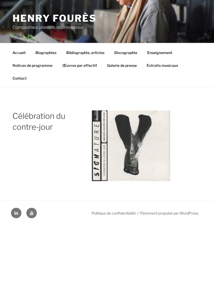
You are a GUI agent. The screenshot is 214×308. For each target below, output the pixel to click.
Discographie (125, 52)
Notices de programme (32, 65)
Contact (20, 78)
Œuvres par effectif (79, 65)
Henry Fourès (55, 18)
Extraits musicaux (162, 65)
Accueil (19, 52)
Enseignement (159, 52)
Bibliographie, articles (85, 52)
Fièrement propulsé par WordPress (169, 213)
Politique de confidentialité (114, 213)
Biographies (45, 52)
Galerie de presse (122, 65)
